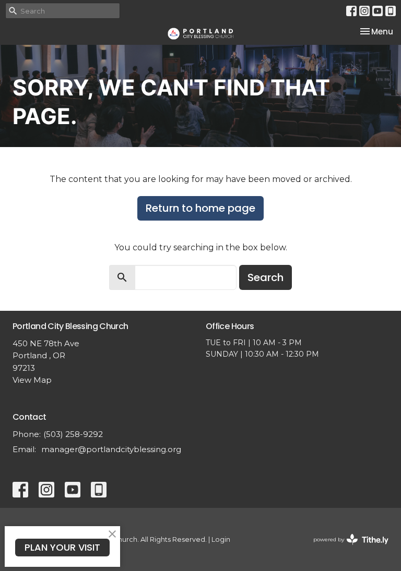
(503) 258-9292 (73, 434)
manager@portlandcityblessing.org (111, 449)
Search (265, 277)
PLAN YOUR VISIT (62, 547)
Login (220, 539)
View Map (32, 380)
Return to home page (200, 208)
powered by (346, 548)
